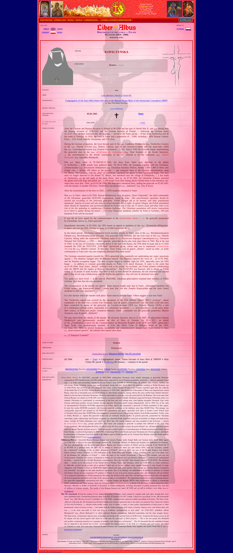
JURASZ (107, 369)
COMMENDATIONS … (92, 20)
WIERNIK (129, 372)
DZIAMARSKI (91, 369)
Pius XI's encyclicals (133, 354)
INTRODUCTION (60, 20)
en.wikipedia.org (68, 491)
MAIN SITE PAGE (46, 20)
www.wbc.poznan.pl (120, 537)
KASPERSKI (122, 369)
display (46, 29)
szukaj (59, 32)
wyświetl (45, 32)
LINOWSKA (140, 369)
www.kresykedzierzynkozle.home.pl (101, 537)
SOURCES (78, 20)
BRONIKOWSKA (71, 369)
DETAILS (71, 20)
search (59, 29)
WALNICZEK (115, 372)
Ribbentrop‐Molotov (116, 354)
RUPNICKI (100, 372)
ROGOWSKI (155, 369)
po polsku (180, 29)
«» (100, 354)
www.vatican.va (68, 529)
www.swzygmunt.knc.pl (94, 437)
